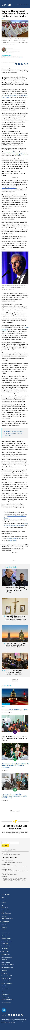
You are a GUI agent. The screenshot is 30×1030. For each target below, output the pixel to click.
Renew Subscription (7, 957)
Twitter (11, 1015)
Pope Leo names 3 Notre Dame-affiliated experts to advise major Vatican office (17, 645)
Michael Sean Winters (7, 712)
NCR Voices (6, 703)
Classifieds (4, 924)
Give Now (4, 936)
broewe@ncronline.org (14, 538)
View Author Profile (10, 52)
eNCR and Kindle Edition (8, 964)
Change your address (7, 983)
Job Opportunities (6, 978)
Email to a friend (25, 64)
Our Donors (5, 948)
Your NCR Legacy (6, 946)
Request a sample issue (7, 967)
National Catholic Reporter (4, 1010)
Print (27, 64)
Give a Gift (4, 959)
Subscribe (26, 4)
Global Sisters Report (7, 918)
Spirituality (5, 907)
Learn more (21, 56)
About (3, 992)
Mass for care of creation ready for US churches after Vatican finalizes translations (15, 765)
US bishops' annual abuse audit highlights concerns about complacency (14, 433)
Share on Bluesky (16, 64)
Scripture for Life (6, 910)
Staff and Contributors (7, 999)
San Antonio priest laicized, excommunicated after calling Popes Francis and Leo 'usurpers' (16, 589)
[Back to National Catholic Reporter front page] (7, 5)
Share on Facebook (19, 64)
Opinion (3, 706)
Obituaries (4, 927)
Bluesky (9, 1015)
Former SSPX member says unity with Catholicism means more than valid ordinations (16, 618)
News (3, 18)
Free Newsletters (6, 962)
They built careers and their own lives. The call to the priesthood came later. (16, 672)
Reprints (4, 986)
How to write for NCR (7, 975)
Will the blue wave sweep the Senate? (15, 710)
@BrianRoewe (12, 540)
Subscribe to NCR (6, 954)
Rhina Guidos (5, 800)
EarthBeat (4, 916)
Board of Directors (6, 1002)
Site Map (24, 1019)
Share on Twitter (22, 64)
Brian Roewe (4, 770)
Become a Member (6, 938)
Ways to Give (5, 943)
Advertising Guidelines (6, 1019)
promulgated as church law (9, 188)
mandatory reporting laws (19, 154)
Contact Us (4, 973)
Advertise (4, 929)
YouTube (17, 1015)
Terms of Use (13, 1019)
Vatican (3, 900)
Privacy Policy (5, 997)
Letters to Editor (6, 981)
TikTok (22, 1015)
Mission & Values (6, 994)
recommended (9, 152)
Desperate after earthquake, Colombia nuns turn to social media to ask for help (14, 796)
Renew (22, 4)
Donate (18, 4)
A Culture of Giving (6, 941)
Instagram (19, 1015)
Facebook (14, 1015)
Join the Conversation (6, 55)
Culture (4, 902)
